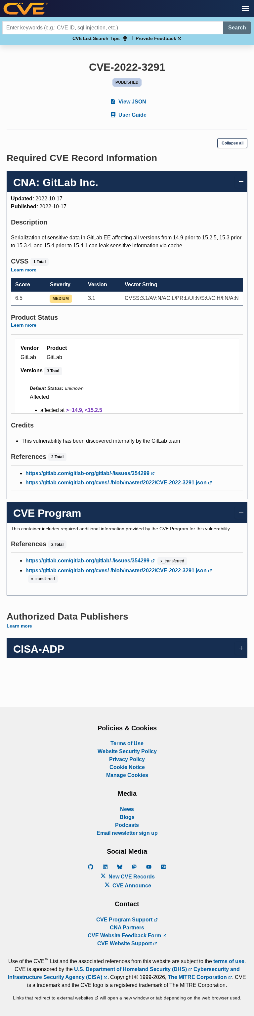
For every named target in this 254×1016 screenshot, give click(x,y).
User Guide (132, 115)
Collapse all (232, 143)
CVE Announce (131, 885)
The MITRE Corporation (198, 977)
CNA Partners (127, 927)
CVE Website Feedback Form (125, 935)
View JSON (131, 101)
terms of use (228, 961)
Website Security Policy (127, 751)
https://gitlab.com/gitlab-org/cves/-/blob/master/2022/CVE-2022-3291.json (116, 482)
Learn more (23, 269)
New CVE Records (131, 876)
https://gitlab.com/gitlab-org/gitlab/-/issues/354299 (88, 473)
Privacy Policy (127, 759)
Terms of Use (127, 743)
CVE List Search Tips (96, 38)
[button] (245, 8)
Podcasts (127, 825)
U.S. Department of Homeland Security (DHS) (131, 969)
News (127, 809)
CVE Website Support (125, 943)
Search (237, 27)
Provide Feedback (157, 38)
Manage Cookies (127, 775)
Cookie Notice (127, 767)
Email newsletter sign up (127, 833)
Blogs (127, 817)
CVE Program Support (125, 919)
